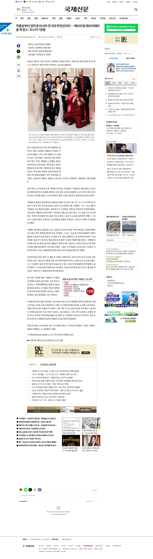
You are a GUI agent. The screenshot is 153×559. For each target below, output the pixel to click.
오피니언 (112, 18)
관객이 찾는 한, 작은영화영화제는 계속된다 (120, 253)
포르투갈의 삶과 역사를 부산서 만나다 (118, 261)
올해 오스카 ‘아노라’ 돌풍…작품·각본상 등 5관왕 (50, 384)
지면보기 (121, 2)
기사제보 (78, 546)
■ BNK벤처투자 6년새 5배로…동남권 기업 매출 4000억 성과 (38, 445)
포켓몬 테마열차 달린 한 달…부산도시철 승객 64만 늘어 (90, 433)
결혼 (119, 128)
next (137, 299)
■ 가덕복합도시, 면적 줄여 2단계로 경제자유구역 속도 (35, 435)
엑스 (27, 2)
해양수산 (45, 18)
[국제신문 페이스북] (37, 340)
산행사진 (123, 131)
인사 (107, 128)
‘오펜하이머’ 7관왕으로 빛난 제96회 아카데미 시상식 (51, 393)
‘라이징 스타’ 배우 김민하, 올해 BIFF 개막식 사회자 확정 (125, 178)
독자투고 (70, 546)
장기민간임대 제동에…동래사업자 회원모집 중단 (71, 431)
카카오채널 (34, 2)
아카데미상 (44, 364)
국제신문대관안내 (66, 539)
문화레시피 (112, 265)
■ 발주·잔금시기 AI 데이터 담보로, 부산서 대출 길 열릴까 (36, 442)
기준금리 (119, 53)
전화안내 (48, 546)
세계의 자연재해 (110, 53)
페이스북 (20, 2)
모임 (111, 128)
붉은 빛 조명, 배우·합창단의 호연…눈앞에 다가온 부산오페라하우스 (128, 267)
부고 (130, 128)
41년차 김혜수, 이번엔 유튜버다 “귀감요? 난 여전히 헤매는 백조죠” (90, 450)
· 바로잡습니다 (111, 280)
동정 (126, 128)
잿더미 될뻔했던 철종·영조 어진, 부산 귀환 (119, 269)
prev (106, 299)
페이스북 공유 (18, 46)
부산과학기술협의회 (35, 539)
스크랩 (18, 76)
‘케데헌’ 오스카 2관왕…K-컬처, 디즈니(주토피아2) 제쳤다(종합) (55, 371)
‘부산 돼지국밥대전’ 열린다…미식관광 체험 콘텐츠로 (70, 450)
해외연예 (53, 364)
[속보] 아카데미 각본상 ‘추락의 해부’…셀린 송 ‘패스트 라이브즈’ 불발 (57, 390)
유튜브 (42, 2)
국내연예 (111, 142)
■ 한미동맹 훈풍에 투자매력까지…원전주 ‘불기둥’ (34, 422)
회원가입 (114, 2)
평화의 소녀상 (127, 53)
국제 (53, 18)
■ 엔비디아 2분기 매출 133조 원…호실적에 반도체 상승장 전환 (38, 425)
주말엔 (68, 18)
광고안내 (56, 546)
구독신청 (135, 2)
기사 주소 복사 (18, 70)
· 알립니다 (109, 285)
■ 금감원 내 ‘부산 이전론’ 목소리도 (29, 438)
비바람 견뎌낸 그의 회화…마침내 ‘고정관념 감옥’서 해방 (124, 251)
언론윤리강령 (99, 546)
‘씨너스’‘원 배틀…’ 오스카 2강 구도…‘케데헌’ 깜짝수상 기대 (54, 374)
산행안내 (109, 131)
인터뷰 (93, 18)
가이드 (109, 133)
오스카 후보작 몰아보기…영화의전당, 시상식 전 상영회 (52, 377)
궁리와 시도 (112, 249)
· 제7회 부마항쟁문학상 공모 (115, 283)
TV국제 (102, 18)
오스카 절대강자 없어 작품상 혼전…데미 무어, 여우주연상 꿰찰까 (56, 387)
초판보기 (128, 2)
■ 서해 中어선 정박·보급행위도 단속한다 (31, 428)
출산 (122, 128)
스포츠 (77, 18)
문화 (60, 18)
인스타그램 (51, 2)
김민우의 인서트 (113, 257)
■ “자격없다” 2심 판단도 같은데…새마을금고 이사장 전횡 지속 (39, 418)
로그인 (108, 2)
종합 (107, 83)
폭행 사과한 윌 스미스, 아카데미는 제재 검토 (48, 397)
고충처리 (107, 546)
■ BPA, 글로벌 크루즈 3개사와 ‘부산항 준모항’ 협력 (35, 432)
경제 (36, 18)
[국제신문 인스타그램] (54, 340)
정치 (29, 18)
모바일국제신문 (117, 546)
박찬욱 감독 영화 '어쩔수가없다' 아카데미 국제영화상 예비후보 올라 (57, 380)
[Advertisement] (79, 160)
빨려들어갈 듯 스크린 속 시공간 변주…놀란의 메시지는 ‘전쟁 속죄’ (128, 172)
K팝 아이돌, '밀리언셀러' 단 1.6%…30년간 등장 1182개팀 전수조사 (129, 175)
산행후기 (116, 131)
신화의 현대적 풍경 (112, 259)
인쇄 (18, 65)
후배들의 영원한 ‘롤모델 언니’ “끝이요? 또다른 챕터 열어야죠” (127, 165)
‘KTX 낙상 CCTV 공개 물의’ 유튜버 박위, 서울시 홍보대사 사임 (127, 156)
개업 (115, 128)
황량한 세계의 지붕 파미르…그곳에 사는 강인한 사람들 (129, 235)
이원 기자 (18, 37)
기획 (85, 18)
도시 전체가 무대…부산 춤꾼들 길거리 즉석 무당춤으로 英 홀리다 (113, 235)
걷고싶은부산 (46, 539)
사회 (22, 18)
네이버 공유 (18, 57)
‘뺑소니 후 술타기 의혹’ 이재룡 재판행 (119, 169)
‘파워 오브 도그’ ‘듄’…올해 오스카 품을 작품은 (49, 400)
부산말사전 (123, 18)
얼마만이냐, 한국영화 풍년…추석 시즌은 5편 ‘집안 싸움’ (125, 162)
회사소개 (41, 546)
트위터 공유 (18, 51)
